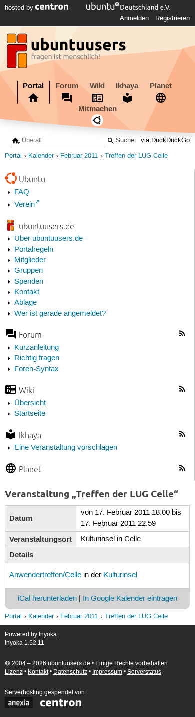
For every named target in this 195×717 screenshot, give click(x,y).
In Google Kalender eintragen (130, 598)
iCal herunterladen (47, 598)
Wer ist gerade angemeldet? (60, 313)
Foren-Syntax (36, 369)
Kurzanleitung (36, 347)
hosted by (20, 8)
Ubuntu (32, 179)
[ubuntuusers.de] (67, 53)
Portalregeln (34, 249)
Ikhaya (127, 86)
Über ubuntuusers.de (48, 238)
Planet (161, 86)
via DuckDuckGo (165, 140)
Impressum (107, 672)
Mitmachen (97, 109)
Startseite (30, 413)
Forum (67, 86)
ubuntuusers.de (46, 226)
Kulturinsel (121, 575)
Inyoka (48, 634)
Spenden (29, 281)
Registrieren (173, 18)
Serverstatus (145, 672)
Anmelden (134, 18)
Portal (33, 86)
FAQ (22, 192)
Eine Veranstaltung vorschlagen (66, 447)
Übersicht (30, 403)
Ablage (25, 302)
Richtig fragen (37, 358)
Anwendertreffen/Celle (46, 575)
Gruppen (28, 270)
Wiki (97, 86)
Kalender (41, 156)
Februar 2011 (79, 156)
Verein (24, 204)
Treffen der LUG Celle (136, 156)
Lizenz (14, 672)
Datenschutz (71, 672)
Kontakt (27, 292)
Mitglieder (30, 260)
